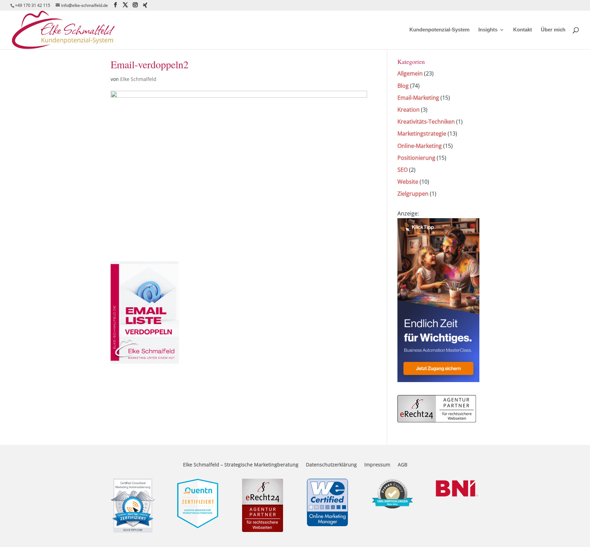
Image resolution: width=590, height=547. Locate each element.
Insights (487, 29)
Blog (403, 85)
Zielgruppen (413, 193)
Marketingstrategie (421, 133)
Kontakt (522, 29)
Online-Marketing (419, 146)
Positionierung (416, 158)
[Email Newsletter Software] (438, 380)
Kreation (408, 109)
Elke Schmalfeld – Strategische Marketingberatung (240, 465)
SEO (402, 169)
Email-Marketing (418, 97)
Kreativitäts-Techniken (426, 121)
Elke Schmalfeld (138, 79)
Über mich (553, 29)
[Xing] (145, 5)
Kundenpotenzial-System (439, 29)
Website (407, 181)
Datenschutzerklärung (331, 465)
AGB (402, 465)
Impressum (377, 465)
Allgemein (410, 73)
